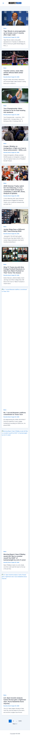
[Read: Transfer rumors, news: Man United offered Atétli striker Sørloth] (15, 58)
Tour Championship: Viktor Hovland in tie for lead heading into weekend (14, 110)
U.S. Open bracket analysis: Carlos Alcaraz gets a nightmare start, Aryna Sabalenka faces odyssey (15, 700)
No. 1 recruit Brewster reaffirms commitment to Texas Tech (15, 413)
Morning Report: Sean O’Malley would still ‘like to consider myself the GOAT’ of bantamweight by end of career (15, 557)
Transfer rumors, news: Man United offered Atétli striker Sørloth (13, 72)
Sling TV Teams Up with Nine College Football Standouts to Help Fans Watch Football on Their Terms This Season (14, 270)
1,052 (19, 721)
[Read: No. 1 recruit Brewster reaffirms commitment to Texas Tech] (15, 347)
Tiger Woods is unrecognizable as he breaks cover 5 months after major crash (14, 33)
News (5, 28)
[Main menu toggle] (3, 3)
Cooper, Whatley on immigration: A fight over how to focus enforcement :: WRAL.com (15, 148)
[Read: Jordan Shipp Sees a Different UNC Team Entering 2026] (15, 216)
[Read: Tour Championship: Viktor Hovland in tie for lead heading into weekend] (15, 95)
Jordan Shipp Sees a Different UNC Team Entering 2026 (14, 230)
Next (15, 724)
